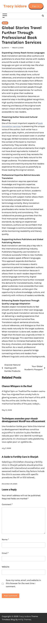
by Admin (5, 48)
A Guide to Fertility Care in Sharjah (20, 456)
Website (5, 566)
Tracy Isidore (15, 6)
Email (5, 553)
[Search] (42, 15)
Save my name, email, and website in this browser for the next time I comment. (23, 583)
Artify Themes (24, 619)
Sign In (36, 6)
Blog (5, 23)
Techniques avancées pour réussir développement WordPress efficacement (23, 420)
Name (5, 539)
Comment (7, 504)
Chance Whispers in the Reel (17, 386)
